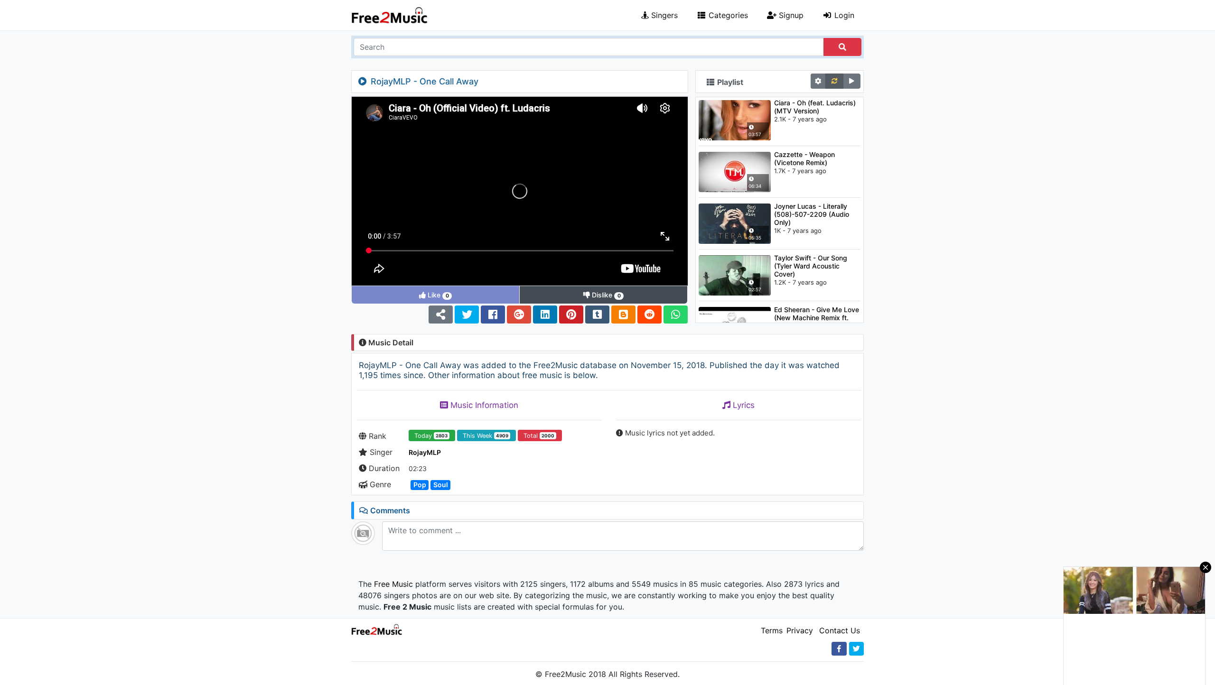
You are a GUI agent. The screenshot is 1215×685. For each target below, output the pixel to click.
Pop (419, 485)
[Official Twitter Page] (856, 649)
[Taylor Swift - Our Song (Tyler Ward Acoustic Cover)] (735, 274)
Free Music (393, 584)
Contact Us (839, 630)
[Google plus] (519, 314)
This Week (485, 435)
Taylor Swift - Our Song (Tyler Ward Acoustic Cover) (810, 266)
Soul (440, 485)
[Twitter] (467, 314)
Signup (790, 15)
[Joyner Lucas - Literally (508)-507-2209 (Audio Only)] (735, 223)
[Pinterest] (571, 314)
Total (538, 435)
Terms (772, 630)
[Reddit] (649, 314)
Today (431, 435)
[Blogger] (623, 314)
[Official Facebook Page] (839, 649)
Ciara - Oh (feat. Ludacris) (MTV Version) (815, 107)
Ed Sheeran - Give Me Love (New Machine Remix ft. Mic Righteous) (816, 317)
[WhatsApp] (676, 314)
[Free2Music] (389, 15)
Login (843, 15)
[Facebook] (493, 314)
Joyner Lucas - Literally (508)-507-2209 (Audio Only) (811, 214)
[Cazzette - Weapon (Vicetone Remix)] (735, 171)
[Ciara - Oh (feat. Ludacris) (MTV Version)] (735, 119)
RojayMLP (425, 452)
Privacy (799, 630)
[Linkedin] (545, 314)
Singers (663, 15)
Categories (727, 15)
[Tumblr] (597, 314)
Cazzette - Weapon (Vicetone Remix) (804, 158)
